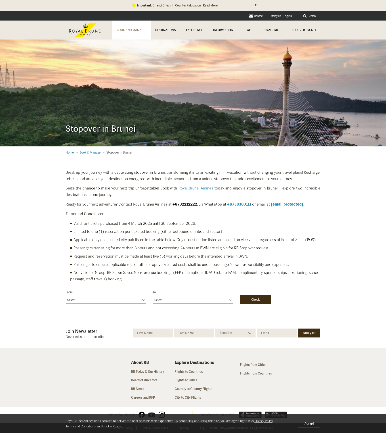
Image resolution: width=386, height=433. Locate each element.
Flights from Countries (256, 373)
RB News (137, 389)
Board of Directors (144, 380)
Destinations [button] (165, 30)
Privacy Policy (263, 421)
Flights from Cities (253, 365)
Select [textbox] (71, 300)
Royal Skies (271, 30)
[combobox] (283, 16)
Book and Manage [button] (131, 30)
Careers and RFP (143, 398)
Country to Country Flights (194, 389)
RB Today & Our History (147, 372)
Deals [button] (247, 30)
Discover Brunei (303, 30)
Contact (258, 16)
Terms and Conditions (81, 426)
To (154, 292)
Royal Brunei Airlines (195, 188)
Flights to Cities (186, 380)
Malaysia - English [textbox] (281, 16)
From (69, 292)
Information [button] (223, 30)
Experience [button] (194, 30)
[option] (193, 92)
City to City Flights (188, 398)
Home (70, 152)
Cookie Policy (111, 426)
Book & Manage (90, 152)
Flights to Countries (189, 372)
